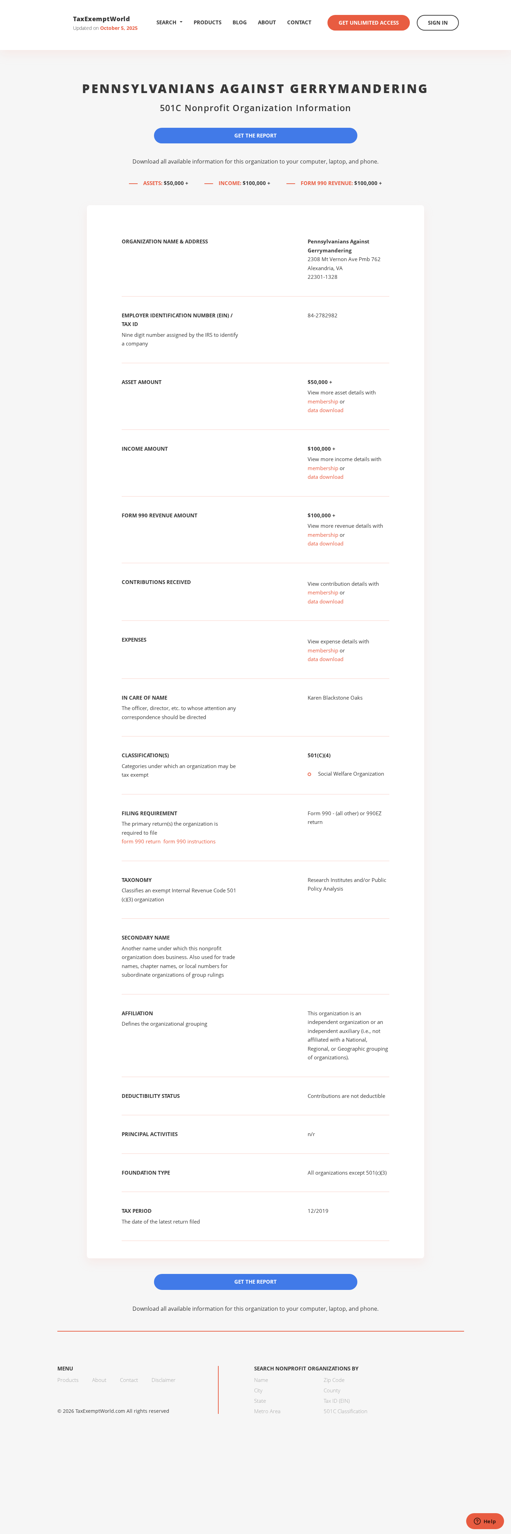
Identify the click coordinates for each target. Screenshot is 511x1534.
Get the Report (255, 135)
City (258, 1390)
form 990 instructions (189, 841)
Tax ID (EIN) (337, 1400)
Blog (240, 22)
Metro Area (267, 1411)
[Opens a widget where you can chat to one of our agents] (485, 1522)
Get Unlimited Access (369, 22)
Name (261, 1379)
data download (325, 410)
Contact (299, 22)
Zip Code (334, 1379)
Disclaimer (164, 1379)
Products (207, 22)
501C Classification (345, 1411)
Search (166, 22)
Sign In (438, 22)
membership (323, 401)
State (260, 1400)
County (332, 1390)
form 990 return (141, 841)
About (267, 22)
